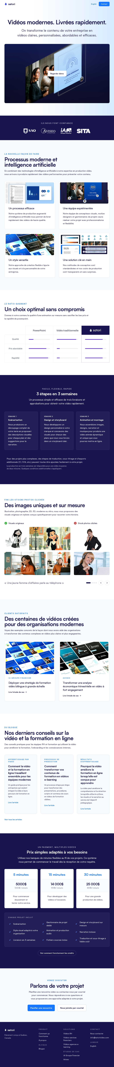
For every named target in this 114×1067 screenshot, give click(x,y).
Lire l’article (13, 805)
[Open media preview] (15, 538)
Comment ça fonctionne (44, 1037)
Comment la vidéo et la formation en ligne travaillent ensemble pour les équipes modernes (19, 775)
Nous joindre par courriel (72, 1010)
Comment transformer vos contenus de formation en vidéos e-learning (56, 775)
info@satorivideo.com (99, 1040)
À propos (42, 1042)
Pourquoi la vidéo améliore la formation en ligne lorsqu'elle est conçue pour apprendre (92, 777)
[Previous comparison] (100, 583)
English (94, 4)
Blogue (42, 1051)
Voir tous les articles (13, 822)
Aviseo (66, 1062)
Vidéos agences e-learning (71, 1047)
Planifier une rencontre (41, 1010)
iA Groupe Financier (71, 1058)
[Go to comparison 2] (90, 584)
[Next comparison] (107, 583)
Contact (104, 4)
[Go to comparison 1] (86, 584)
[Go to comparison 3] (94, 584)
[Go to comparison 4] (96, 584)
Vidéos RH (67, 1036)
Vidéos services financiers (69, 1041)
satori (11, 1032)
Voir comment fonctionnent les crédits (57, 955)
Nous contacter (96, 1036)
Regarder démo (57, 73)
